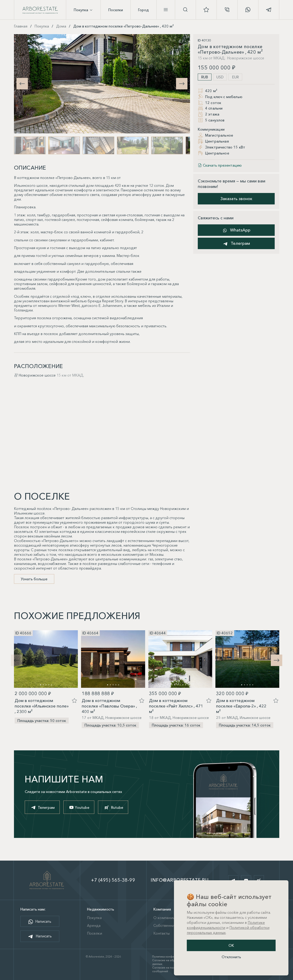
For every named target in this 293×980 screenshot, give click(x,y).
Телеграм (240, 243)
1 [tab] (40, 684)
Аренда (93, 925)
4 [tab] (48, 684)
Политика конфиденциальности (173, 956)
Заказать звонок (236, 198)
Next (181, 83)
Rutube (117, 807)
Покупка (81, 10)
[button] (276, 660)
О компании (164, 917)
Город (143, 10)
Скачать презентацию (222, 165)
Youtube (82, 807)
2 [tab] (43, 684)
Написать (42, 921)
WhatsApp (239, 230)
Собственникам (167, 925)
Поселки (115, 10)
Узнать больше (34, 579)
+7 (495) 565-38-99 (113, 880)
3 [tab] (113, 684)
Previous (22, 83)
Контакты (161, 933)
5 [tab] (51, 684)
